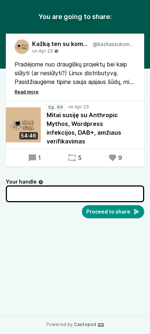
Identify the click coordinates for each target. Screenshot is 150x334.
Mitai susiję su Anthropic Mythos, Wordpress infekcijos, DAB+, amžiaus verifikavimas (84, 128)
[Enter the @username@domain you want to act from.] (40, 182)
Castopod (85, 324)
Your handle (21, 181)
